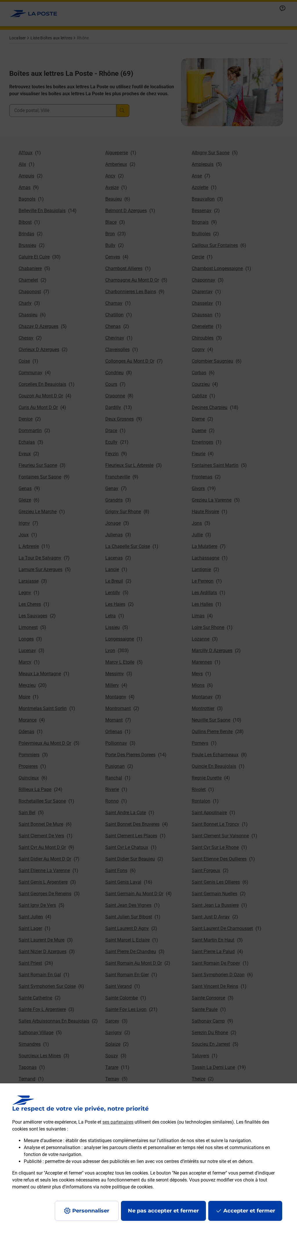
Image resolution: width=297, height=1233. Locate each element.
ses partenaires (117, 1122)
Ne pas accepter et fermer (163, 1211)
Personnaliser (90, 1211)
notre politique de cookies (126, 1187)
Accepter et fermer (249, 1211)
